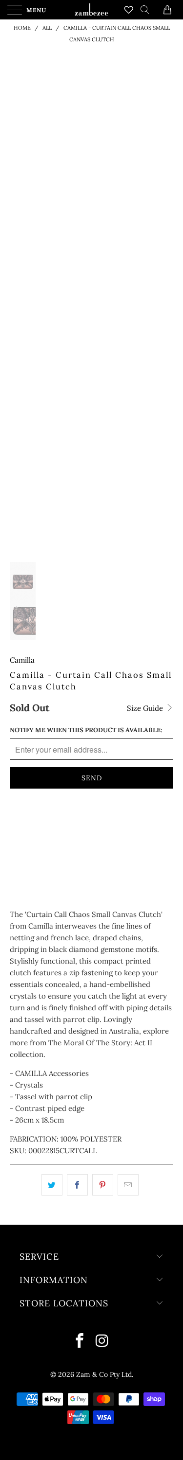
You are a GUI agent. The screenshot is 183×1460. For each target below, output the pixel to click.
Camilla (22, 660)
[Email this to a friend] (128, 1185)
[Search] (148, 9)
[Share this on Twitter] (51, 1185)
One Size (29, 823)
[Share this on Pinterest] (102, 1185)
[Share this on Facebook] (77, 1185)
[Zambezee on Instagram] (103, 1341)
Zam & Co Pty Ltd (104, 1374)
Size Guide (146, 708)
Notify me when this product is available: (86, 730)
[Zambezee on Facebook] (80, 1341)
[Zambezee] (91, 9)
